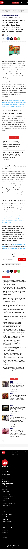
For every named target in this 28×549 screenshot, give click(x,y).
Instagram (7, 476)
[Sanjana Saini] (3, 35)
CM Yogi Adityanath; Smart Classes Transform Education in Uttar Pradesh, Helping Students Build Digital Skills (14, 331)
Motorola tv (18, 264)
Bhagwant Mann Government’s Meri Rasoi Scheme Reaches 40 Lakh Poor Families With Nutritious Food (13, 336)
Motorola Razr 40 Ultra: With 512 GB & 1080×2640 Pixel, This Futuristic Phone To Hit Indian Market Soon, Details (13, 155)
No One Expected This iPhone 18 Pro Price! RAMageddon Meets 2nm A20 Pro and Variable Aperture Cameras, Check (18, 398)
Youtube (6, 481)
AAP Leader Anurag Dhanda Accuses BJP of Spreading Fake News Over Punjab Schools (14, 318)
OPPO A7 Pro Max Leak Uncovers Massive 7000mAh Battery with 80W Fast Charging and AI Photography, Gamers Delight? (18, 433)
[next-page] (5, 441)
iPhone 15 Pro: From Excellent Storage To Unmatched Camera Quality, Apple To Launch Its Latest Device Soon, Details (12, 143)
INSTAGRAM (13, 248)
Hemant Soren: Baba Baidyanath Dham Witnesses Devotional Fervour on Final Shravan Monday (14, 305)
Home (3, 10)
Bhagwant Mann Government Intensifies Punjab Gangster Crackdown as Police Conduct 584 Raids (14, 349)
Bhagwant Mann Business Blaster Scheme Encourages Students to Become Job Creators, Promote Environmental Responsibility (12, 324)
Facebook (7, 474)
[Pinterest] (15, 38)
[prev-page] (3, 441)
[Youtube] (3, 481)
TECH (16, 15)
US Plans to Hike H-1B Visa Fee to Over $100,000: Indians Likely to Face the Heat (14, 287)
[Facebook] (8, 38)
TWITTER (22, 248)
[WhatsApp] (18, 38)
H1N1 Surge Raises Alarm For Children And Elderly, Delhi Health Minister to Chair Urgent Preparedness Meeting (13, 368)
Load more (13, 373)
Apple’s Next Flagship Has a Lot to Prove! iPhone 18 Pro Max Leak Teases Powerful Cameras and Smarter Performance (17, 386)
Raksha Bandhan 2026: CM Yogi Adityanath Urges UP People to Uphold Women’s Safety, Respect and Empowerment (14, 342)
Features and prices (10, 264)
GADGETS (12, 15)
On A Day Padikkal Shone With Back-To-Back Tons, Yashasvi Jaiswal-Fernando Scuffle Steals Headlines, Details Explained (14, 362)
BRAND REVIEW (8, 10)
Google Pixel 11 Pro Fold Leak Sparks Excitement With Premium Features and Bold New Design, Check (17, 409)
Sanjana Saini (9, 35)
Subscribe (23, 259)
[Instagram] (3, 477)
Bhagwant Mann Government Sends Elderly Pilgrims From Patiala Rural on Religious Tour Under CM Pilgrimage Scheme (13, 312)
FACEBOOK (6, 248)
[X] (11, 38)
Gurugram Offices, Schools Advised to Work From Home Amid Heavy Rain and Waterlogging (14, 293)
